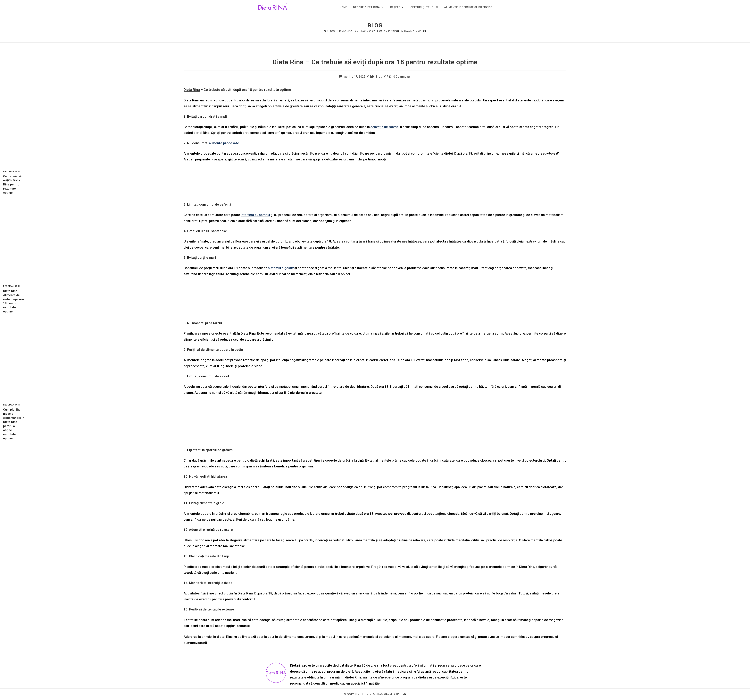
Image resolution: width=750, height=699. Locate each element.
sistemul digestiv (281, 268)
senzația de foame (385, 127)
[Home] (324, 31)
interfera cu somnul (255, 215)
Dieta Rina (192, 90)
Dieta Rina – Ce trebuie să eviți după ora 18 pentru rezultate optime (383, 31)
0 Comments (402, 76)
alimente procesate (224, 143)
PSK (403, 693)
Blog (379, 76)
